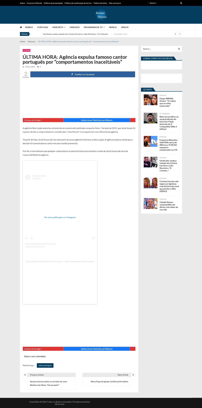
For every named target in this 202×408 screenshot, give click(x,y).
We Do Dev (59, 404)
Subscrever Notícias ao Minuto (97, 120)
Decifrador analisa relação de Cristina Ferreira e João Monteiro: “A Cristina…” (168, 165)
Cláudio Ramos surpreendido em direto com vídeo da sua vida (169, 206)
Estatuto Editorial (34, 3)
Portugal (42, 27)
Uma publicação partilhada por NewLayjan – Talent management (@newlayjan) (60, 261)
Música (113, 27)
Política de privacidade (53, 3)
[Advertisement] (79, 99)
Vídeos (124, 27)
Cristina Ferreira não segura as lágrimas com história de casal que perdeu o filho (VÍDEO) (169, 186)
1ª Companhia (165, 113)
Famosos (74, 27)
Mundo (29, 27)
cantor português (45, 365)
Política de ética (100, 3)
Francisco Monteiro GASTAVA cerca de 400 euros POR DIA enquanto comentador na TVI (169, 145)
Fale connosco (115, 3)
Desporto (57, 27)
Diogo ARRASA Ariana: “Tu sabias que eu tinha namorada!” (168, 102)
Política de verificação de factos (78, 3)
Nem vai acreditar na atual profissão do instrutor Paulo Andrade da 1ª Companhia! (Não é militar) (169, 122)
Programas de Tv (93, 27)
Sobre (22, 3)
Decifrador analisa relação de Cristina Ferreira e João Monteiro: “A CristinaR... (76, 34)
